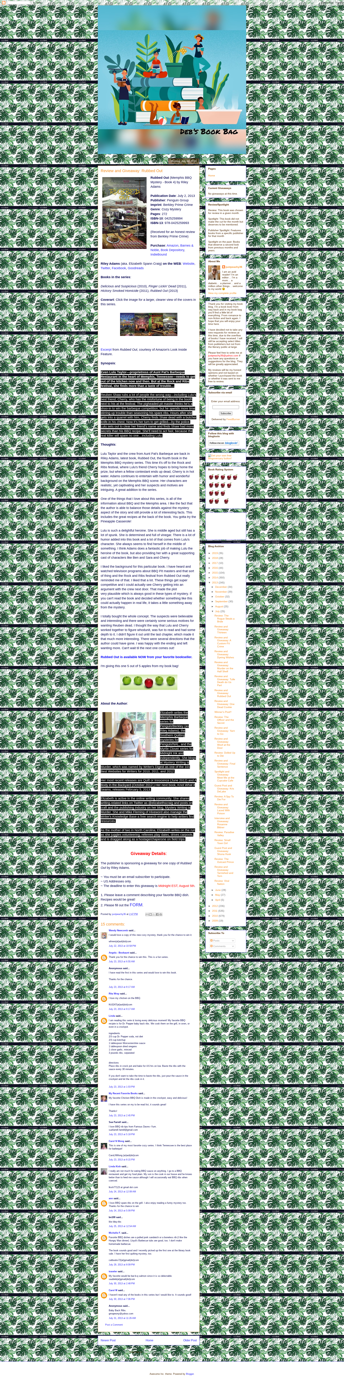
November (221, 591)
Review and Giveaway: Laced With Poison (222, 809)
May (218, 894)
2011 (215, 910)
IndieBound (158, 254)
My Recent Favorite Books (123, 1093)
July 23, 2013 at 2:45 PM (122, 1115)
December (221, 586)
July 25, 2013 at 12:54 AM (122, 1226)
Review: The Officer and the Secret (224, 720)
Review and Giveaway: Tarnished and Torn (223, 871)
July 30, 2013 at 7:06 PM (122, 1299)
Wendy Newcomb (118, 930)
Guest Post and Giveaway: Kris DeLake (224, 788)
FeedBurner (233, 419)
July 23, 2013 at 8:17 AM (122, 987)
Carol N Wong (116, 1141)
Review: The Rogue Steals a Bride (224, 618)
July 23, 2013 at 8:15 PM (122, 1159)
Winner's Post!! (222, 712)
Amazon (172, 245)
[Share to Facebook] (157, 914)
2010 (215, 915)
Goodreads (136, 268)
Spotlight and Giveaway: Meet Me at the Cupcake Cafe (224, 776)
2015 (215, 572)
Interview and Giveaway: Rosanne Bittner (222, 823)
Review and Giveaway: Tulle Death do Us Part (224, 681)
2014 (215, 577)
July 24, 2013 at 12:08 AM (122, 1191)
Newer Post (108, 1340)
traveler (113, 1271)
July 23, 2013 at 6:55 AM (122, 961)
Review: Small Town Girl (222, 842)
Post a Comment (114, 1324)
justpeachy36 (234, 266)
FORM (136, 904)
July (217, 611)
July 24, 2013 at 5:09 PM (122, 1210)
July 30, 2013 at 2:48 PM (122, 1283)
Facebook (119, 268)
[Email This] (147, 914)
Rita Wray (114, 993)
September (221, 601)
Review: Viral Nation (221, 882)
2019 (215, 553)
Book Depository (172, 250)
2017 (215, 563)
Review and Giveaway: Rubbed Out (222, 693)
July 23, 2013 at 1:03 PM (122, 1086)
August (219, 606)
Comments (219, 946)
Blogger (190, 1374)
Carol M (113, 1290)
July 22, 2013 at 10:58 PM (122, 946)
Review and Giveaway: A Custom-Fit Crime (222, 642)
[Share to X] (154, 914)
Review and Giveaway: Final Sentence (224, 763)
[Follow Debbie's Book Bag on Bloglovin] (223, 444)
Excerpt (106, 349)
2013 (215, 582)
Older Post (190, 1340)
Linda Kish (115, 1166)
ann (111, 1198)
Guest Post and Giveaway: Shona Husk (223, 851)
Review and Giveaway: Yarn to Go (224, 730)
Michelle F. (115, 1233)
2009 (215, 920)
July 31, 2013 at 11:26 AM (122, 1318)
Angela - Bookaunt (119, 952)
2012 (215, 906)
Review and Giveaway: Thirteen (221, 629)
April (218, 899)
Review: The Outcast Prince (224, 860)
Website (188, 263)
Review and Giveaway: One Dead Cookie (224, 704)
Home (149, 1340)
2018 (215, 558)
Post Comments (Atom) (156, 1352)
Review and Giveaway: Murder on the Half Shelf (223, 667)
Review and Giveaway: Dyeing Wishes (224, 654)
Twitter (105, 268)
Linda (112, 1016)
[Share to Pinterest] (161, 914)
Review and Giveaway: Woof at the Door (222, 743)
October (220, 596)
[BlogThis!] (150, 914)
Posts (215, 940)
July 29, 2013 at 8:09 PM (122, 1264)
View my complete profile (222, 293)
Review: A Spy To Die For (224, 798)
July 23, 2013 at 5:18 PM (122, 1134)
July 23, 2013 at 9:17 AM (122, 1009)
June (218, 890)
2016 (215, 567)
